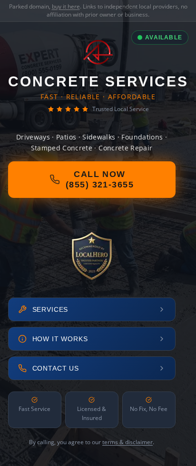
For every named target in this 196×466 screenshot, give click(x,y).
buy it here (66, 6)
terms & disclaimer (127, 442)
